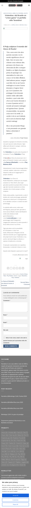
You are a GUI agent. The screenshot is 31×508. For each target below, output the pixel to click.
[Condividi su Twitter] (14, 268)
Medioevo (13, 454)
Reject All (15, 504)
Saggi (23, 459)
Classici (5, 435)
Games (25, 443)
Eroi (26, 435)
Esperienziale (6, 440)
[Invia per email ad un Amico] (17, 268)
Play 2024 (5, 456)
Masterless (24, 275)
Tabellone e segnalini (22, 462)
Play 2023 (21, 454)
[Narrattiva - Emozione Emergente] (15, 5)
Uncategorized (14, 465)
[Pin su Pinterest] (20, 268)
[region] (15, 494)
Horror (22, 448)
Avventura (12, 432)
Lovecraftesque (12, 218)
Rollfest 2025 (6, 459)
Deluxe (20, 435)
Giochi (4, 446)
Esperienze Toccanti (19, 438)
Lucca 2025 (5, 454)
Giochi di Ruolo (7, 13)
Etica (13, 440)
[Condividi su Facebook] (11, 268)
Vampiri (22, 465)
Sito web (5, 330)
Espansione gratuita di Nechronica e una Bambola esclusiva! (13, 421)
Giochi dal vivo (24, 446)
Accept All (15, 495)
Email (5, 322)
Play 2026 (21, 456)
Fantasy (5, 443)
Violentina (16, 277)
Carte (25, 432)
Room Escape (15, 459)
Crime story (12, 435)
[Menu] (2, 5)
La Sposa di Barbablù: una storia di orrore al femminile (7, 283)
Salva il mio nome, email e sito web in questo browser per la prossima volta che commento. (15, 340)
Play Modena (19, 13)
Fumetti (18, 443)
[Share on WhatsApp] (8, 268)
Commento (6, 300)
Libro (4, 451)
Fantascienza (21, 440)
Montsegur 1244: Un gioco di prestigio (12, 414)
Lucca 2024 (20, 451)
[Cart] (29, 5)
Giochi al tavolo (13, 446)
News (14, 13)
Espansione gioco (7, 438)
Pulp (13, 277)
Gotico (15, 448)
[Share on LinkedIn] (23, 268)
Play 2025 (13, 456)
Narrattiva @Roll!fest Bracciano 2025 (12, 402)
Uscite (26, 13)
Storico (4, 462)
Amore (4, 432)
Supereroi (11, 462)
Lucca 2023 (11, 451)
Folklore (12, 443)
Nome (5, 315)
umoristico (5, 465)
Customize (15, 500)
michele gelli (23, 24)
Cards (19, 432)
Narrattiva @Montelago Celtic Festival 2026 (14, 396)
